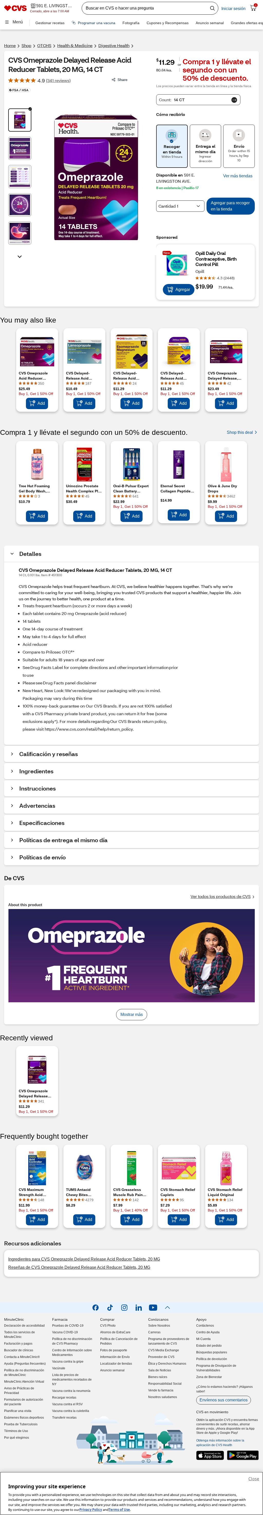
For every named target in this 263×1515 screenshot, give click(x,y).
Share (122, 79)
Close (253, 1479)
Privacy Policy (90, 1509)
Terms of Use (119, 1509)
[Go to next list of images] (19, 256)
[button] (238, 176)
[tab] (19, 120)
